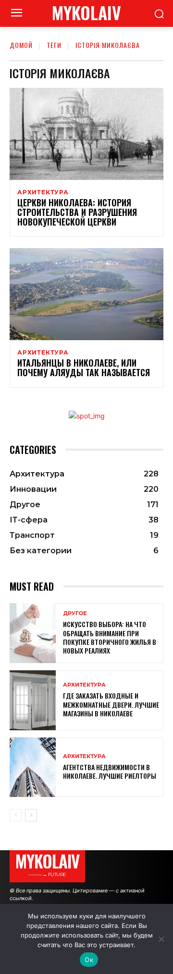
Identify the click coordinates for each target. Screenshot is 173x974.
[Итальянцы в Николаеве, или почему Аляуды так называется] (86, 294)
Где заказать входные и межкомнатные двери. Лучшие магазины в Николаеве (111, 704)
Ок (89, 959)
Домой (21, 45)
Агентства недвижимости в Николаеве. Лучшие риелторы (109, 771)
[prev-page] (16, 815)
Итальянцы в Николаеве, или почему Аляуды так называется (83, 367)
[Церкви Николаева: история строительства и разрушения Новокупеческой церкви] (86, 134)
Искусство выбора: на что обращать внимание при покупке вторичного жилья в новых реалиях (109, 637)
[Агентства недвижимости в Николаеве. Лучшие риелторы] (33, 767)
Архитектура (43, 192)
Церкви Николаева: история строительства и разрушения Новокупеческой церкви (77, 212)
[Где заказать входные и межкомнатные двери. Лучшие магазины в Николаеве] (33, 700)
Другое (75, 613)
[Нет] (161, 939)
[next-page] (31, 815)
